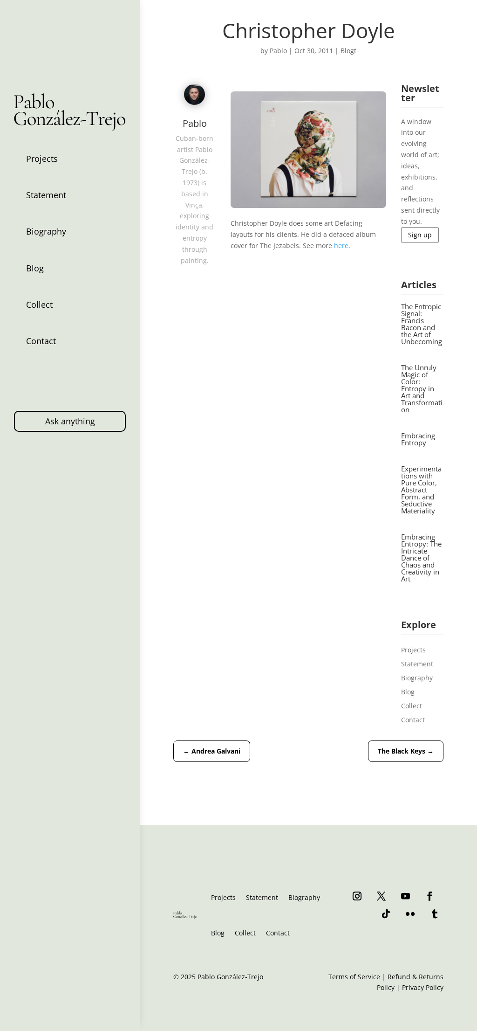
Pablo (278, 50)
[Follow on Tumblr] (434, 913)
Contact (41, 340)
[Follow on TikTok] (386, 913)
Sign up (420, 234)
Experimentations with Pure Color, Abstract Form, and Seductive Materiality (421, 489)
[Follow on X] (381, 896)
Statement (46, 195)
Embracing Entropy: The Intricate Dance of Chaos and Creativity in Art (421, 557)
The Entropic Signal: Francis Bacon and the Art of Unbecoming (421, 324)
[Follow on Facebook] (430, 896)
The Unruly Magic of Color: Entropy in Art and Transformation (422, 388)
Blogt (348, 50)
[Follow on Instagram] (357, 896)
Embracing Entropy (418, 439)
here (341, 245)
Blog (35, 268)
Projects (42, 158)
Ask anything (70, 421)
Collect (39, 304)
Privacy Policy (422, 987)
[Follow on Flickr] (410, 913)
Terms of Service (354, 976)
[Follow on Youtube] (406, 896)
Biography (46, 231)
